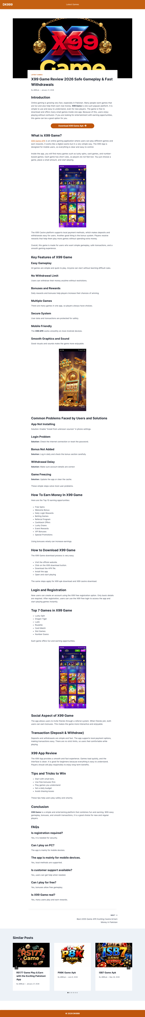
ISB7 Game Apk (107, 972)
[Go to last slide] (16, 966)
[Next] (128, 966)
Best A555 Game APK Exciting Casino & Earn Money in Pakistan (97, 918)
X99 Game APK (38, 141)
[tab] (68, 992)
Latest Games (72, 4)
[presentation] (31, 955)
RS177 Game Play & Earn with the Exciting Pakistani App (31, 976)
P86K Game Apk (67, 972)
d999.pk (36, 90)
